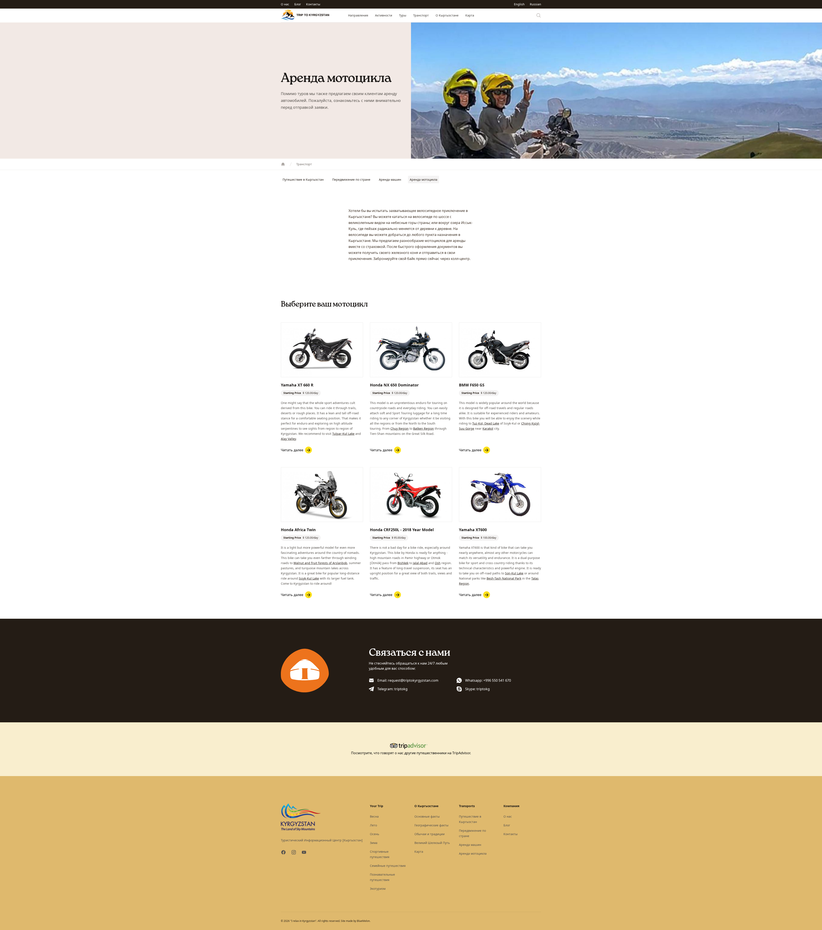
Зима (373, 843)
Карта (469, 15)
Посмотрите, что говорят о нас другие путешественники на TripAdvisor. (411, 753)
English (519, 4)
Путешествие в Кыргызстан (303, 179)
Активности (383, 15)
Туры (402, 15)
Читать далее (292, 450)
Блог (297, 4)
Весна (374, 816)
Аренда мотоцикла (423, 179)
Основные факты (427, 816)
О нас (285, 4)
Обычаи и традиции (429, 834)
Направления (358, 15)
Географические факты (431, 825)
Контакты (313, 4)
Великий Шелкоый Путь (432, 843)
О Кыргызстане (447, 15)
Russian (535, 4)
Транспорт (421, 15)
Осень (374, 834)
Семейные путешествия (388, 866)
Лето (373, 825)
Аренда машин (390, 179)
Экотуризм (378, 889)
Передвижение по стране (351, 179)
